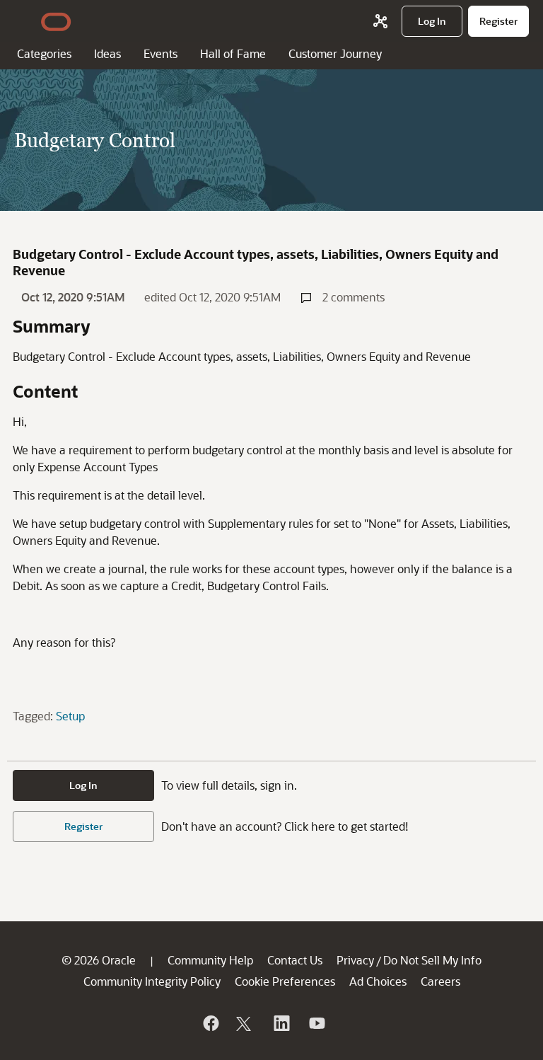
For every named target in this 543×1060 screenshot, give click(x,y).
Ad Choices (378, 981)
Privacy (355, 959)
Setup (70, 715)
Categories (44, 53)
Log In (83, 785)
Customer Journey (335, 53)
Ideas (107, 53)
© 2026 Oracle (99, 959)
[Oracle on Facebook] (210, 1023)
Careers (440, 981)
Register (83, 826)
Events (160, 53)
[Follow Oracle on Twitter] (245, 1023)
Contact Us (294, 959)
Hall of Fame (233, 53)
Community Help (210, 959)
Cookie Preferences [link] (285, 981)
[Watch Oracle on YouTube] (316, 1023)
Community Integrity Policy (152, 981)
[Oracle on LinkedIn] (281, 1023)
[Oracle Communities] (380, 21)
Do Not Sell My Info (432, 959)
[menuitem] (432, 21)
